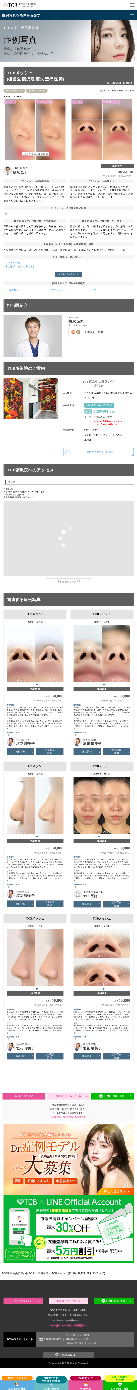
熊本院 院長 (23, 740)
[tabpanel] (35, 652)
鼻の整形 (14, 290)
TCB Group (69, 1354)
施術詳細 (21, 751)
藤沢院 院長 (21, 168)
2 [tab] (37, 684)
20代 (96, 290)
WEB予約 (101, 424)
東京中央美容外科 (93, 892)
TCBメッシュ (12, 262)
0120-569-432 (52, 1339)
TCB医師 (90, 896)
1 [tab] (33, 684)
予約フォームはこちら (101, 452)
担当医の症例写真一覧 (68, 274)
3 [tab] (105, 836)
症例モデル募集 (17, 1388)
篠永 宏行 (20, 172)
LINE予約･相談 (120, 1388)
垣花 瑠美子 (25, 743)
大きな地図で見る (66, 581)
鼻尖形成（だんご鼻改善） (20, 266)
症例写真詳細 (50, 751)
